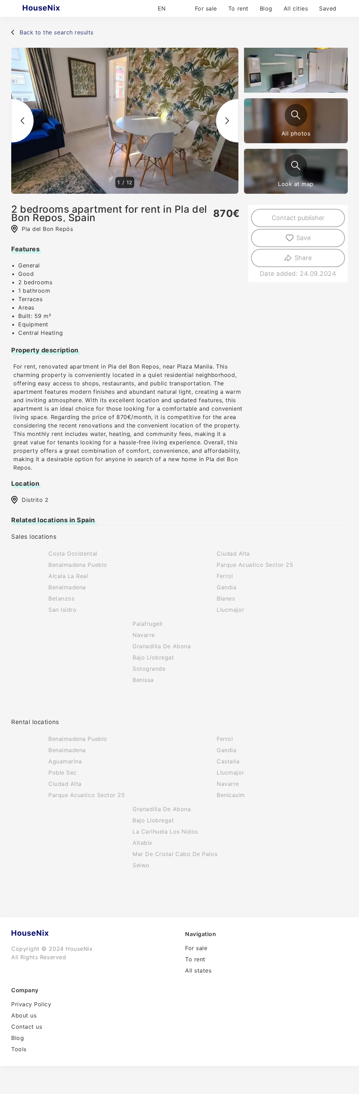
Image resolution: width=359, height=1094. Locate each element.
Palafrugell (148, 623)
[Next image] (227, 120)
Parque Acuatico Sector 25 (255, 564)
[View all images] (296, 115)
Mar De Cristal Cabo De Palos (175, 853)
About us (23, 1015)
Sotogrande (149, 668)
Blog (266, 8)
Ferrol (225, 575)
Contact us (26, 1026)
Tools (19, 1049)
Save (303, 237)
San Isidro (62, 609)
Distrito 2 (35, 499)
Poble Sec (62, 772)
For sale (206, 8)
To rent (238, 8)
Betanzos (61, 598)
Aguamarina (65, 761)
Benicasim (231, 794)
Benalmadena (67, 587)
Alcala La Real (68, 575)
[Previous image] (22, 120)
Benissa (143, 679)
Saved (328, 8)
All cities (296, 8)
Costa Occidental (72, 553)
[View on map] (296, 165)
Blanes (226, 598)
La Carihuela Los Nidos (165, 831)
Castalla (228, 761)
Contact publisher (298, 217)
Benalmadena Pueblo (77, 564)
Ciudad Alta (233, 553)
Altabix (143, 842)
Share (303, 257)
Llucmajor (230, 609)
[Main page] (54, 8)
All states (198, 970)
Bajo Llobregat (153, 657)
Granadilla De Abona (162, 646)
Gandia (226, 587)
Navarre (144, 634)
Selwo (141, 865)
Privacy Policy (31, 1004)
